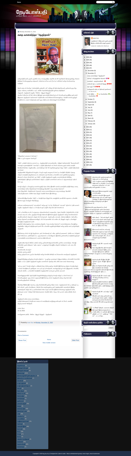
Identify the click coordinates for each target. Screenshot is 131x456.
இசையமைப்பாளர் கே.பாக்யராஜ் (101, 229)
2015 (87, 143)
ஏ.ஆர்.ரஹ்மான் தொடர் (23, 386)
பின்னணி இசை (21, 426)
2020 (87, 129)
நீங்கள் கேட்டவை (22, 411)
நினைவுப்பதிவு (21, 408)
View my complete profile (100, 46)
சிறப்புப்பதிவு (20, 396)
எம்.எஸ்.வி (20, 380)
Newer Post (22, 340)
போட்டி (19, 436)
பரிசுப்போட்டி (20, 416)
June (89, 110)
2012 (87, 151)
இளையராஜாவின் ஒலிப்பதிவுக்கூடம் (27, 375)
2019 (87, 132)
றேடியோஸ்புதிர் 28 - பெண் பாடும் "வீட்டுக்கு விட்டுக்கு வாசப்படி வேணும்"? (101, 277)
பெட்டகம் (19, 429)
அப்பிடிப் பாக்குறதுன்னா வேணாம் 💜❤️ (98, 78)
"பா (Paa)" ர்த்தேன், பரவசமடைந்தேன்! (103, 307)
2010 (87, 157)
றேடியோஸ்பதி (31, 11)
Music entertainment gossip (74, 453)
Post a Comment (23, 335)
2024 (87, 62)
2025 (87, 60)
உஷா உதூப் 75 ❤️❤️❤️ (93, 86)
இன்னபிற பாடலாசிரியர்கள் (24, 378)
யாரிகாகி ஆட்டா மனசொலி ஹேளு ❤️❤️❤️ (99, 84)
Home (19, 2)
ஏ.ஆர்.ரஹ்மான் (21, 383)
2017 (87, 138)
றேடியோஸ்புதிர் (21, 444)
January (90, 123)
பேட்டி (18, 431)
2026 (87, 57)
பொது (19, 434)
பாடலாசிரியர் (20, 419)
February (90, 121)
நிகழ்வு (19, 406)
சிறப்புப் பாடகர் (21, 393)
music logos (85, 453)
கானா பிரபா (30, 322)
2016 (87, 140)
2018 (87, 135)
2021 (87, 127)
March (89, 118)
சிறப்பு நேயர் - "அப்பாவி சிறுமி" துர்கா (102, 217)
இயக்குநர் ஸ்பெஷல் (22, 368)
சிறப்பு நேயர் (20, 391)
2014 (87, 146)
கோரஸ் (19, 388)
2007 (87, 165)
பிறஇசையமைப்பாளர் (23, 421)
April (89, 115)
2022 (87, 68)
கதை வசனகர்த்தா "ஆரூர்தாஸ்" (96, 76)
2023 (87, 65)
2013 (87, 148)
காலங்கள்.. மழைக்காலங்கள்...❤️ (96, 81)
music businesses (95, 453)
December (91, 70)
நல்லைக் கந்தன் (21, 403)
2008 (87, 162)
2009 (87, 159)
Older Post (75, 340)
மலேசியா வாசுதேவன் (23, 439)
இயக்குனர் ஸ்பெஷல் (23, 370)
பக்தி (18, 414)
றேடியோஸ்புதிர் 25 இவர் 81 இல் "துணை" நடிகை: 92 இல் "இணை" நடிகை (101, 261)
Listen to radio (62, 453)
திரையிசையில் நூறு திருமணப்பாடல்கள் (96, 207)
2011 (87, 154)
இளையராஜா (20, 373)
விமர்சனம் (20, 441)
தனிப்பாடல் (20, 401)
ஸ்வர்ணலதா (20, 447)
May (89, 113)
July (89, 107)
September (91, 102)
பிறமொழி (20, 424)
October (90, 99)
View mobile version (49, 342)
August (90, 104)
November (91, 73)
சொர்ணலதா (20, 398)
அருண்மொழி (21, 365)
